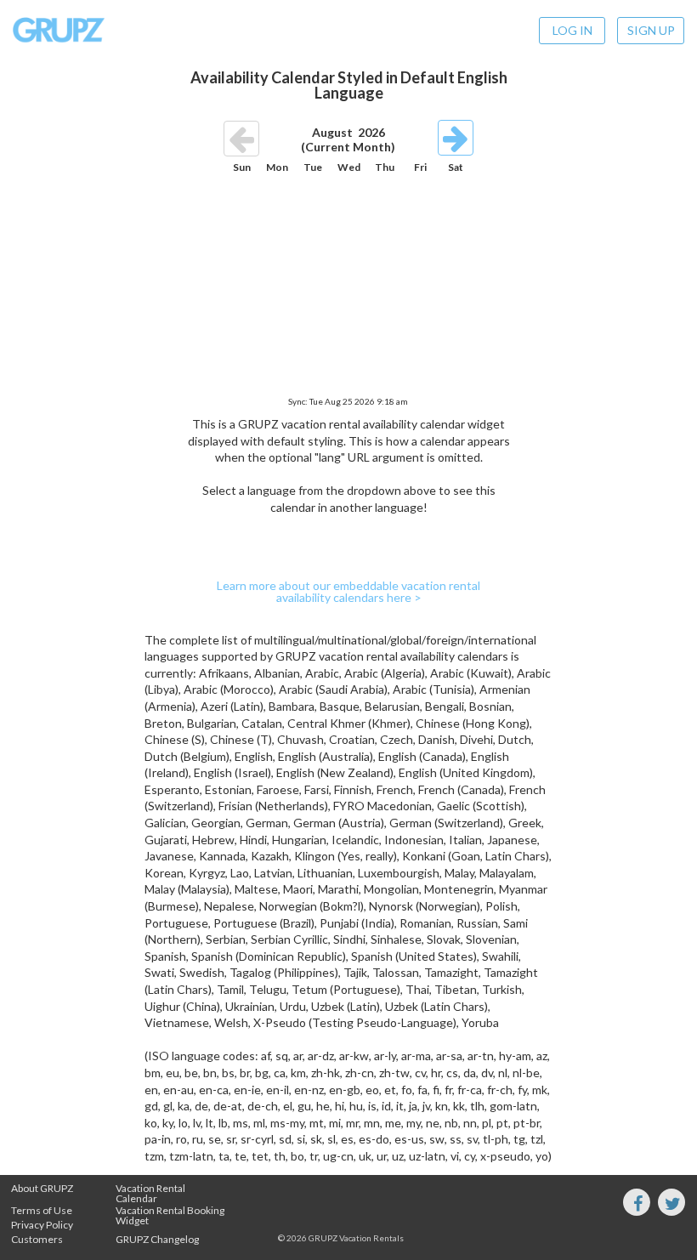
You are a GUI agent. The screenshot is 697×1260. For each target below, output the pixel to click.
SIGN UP (651, 30)
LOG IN (572, 30)
